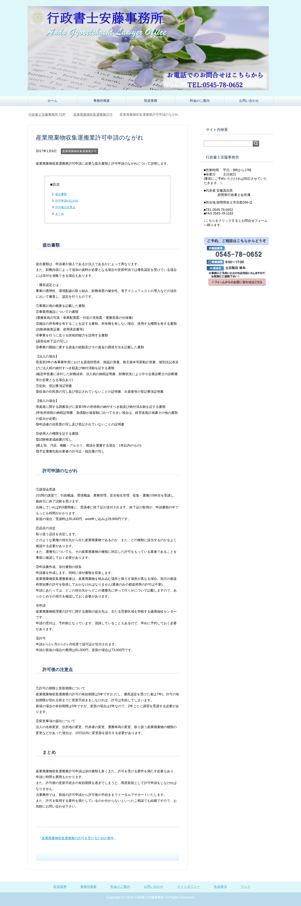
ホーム (52, 100)
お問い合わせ (249, 100)
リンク (245, 886)
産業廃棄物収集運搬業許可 (79, 151)
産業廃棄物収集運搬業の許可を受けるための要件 (78, 838)
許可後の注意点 (65, 207)
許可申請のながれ (66, 200)
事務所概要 (101, 100)
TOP (47, 114)
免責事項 (220, 886)
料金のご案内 (200, 100)
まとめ (59, 213)
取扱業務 (150, 100)
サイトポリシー (188, 886)
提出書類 (61, 194)
